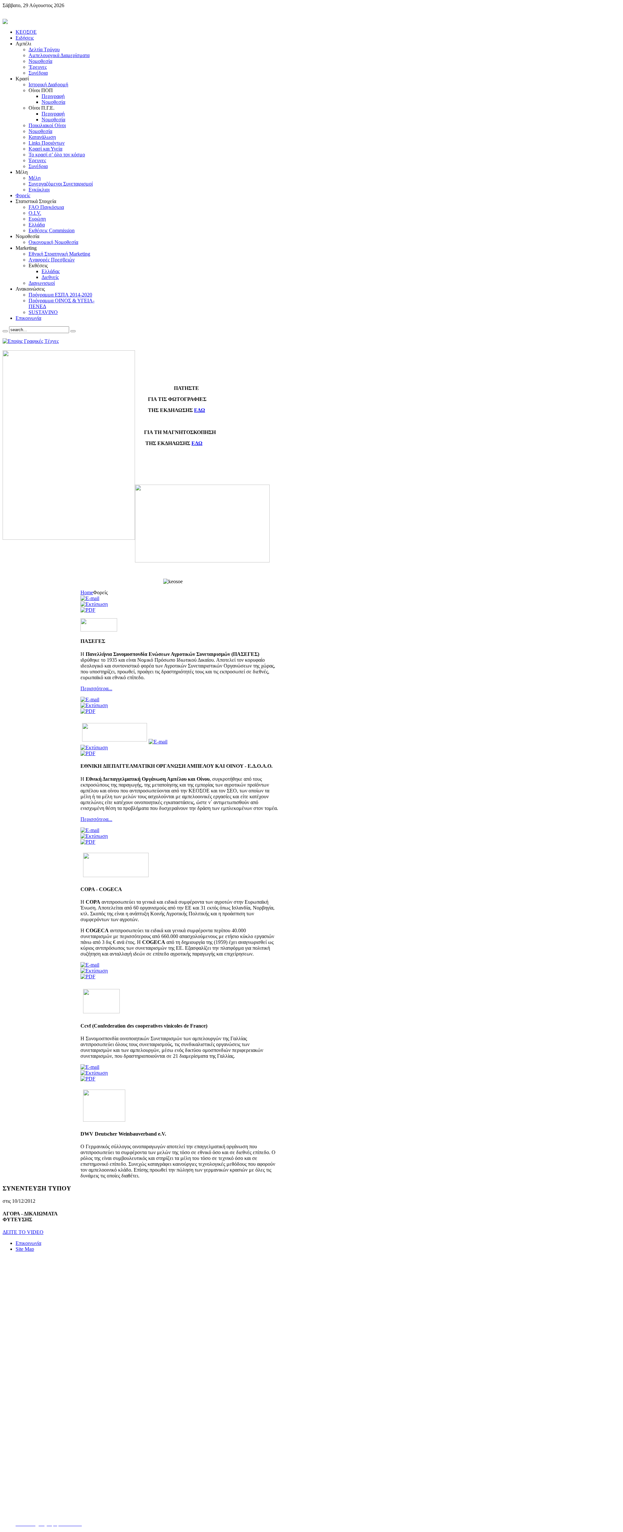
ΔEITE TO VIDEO (23, 1232)
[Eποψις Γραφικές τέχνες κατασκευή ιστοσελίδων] (31, 341)
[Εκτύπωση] (94, 604)
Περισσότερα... (96, 688)
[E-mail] (89, 598)
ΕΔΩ (199, 410)
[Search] (5, 331)
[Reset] (73, 331)
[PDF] (87, 610)
